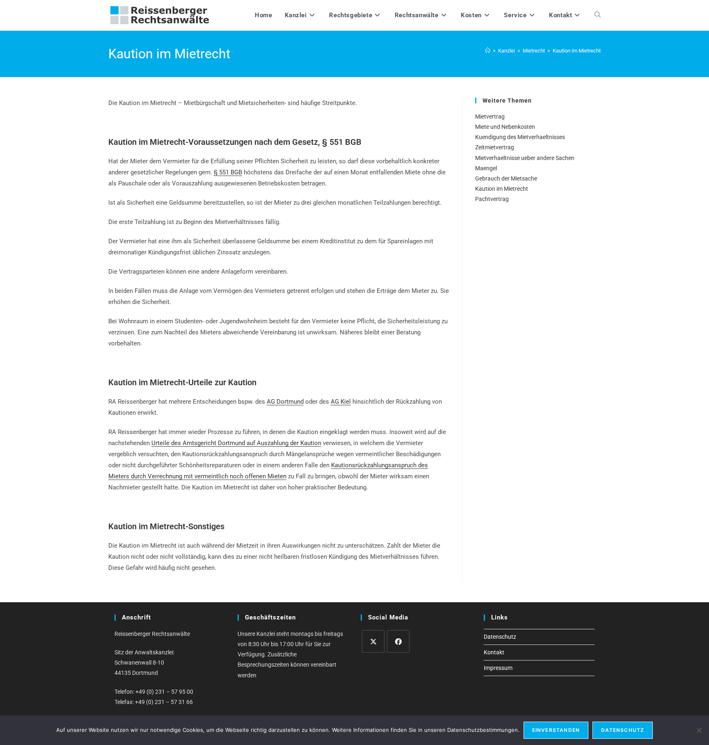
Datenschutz (500, 636)
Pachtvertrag (492, 199)
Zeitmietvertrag (494, 147)
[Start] (487, 51)
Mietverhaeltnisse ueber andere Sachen (524, 158)
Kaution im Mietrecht (577, 51)
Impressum (498, 668)
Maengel (486, 168)
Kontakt (494, 652)
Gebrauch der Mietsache (506, 178)
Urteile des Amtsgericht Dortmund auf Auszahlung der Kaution (236, 443)
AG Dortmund (285, 401)
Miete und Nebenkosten (505, 126)
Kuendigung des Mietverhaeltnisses (520, 137)
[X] (373, 641)
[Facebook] (398, 641)
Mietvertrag (490, 116)
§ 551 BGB (228, 172)
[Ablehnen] (699, 730)
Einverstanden (556, 730)
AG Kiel (341, 401)
